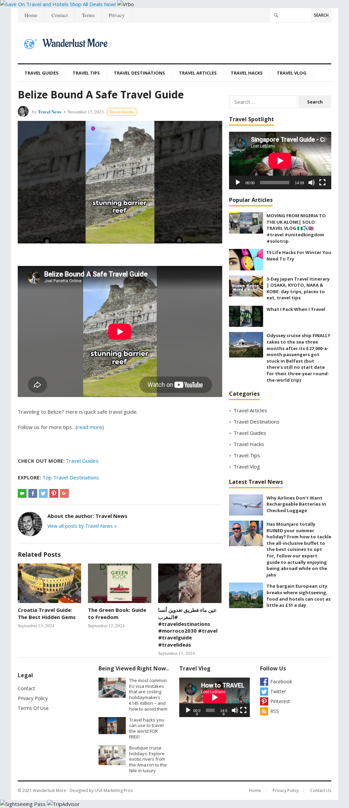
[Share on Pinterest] (53, 493)
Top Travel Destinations (70, 477)
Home (31, 15)
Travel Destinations (139, 73)
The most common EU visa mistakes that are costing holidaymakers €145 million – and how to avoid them (148, 694)
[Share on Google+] (64, 493)
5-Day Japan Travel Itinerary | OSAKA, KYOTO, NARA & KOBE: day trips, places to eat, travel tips (298, 288)
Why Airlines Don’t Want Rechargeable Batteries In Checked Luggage (296, 504)
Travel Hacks (247, 73)
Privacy (117, 15)
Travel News (49, 111)
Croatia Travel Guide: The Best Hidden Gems (47, 613)
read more (89, 427)
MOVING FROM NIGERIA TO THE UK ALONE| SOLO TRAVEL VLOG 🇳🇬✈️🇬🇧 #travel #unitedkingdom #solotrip (296, 228)
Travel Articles (198, 73)
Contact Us (320, 790)
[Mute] (311, 182)
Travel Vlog (291, 73)
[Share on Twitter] (43, 493)
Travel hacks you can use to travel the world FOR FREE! (146, 728)
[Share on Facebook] (32, 493)
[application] (280, 160)
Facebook (281, 681)
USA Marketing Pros (114, 790)
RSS (274, 711)
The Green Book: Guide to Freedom (117, 613)
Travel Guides (42, 73)
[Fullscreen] (322, 182)
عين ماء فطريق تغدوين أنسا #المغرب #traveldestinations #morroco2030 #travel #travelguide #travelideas (187, 627)
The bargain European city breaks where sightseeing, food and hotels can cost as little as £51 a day (299, 595)
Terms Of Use (33, 708)
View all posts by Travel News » (82, 526)
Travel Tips (86, 73)
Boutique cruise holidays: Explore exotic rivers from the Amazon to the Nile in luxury (148, 759)
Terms (88, 15)
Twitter (278, 691)
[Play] (237, 182)
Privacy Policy (33, 698)
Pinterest (280, 701)
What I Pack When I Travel (296, 309)
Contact (59, 15)
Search (321, 15)
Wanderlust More (49, 790)
